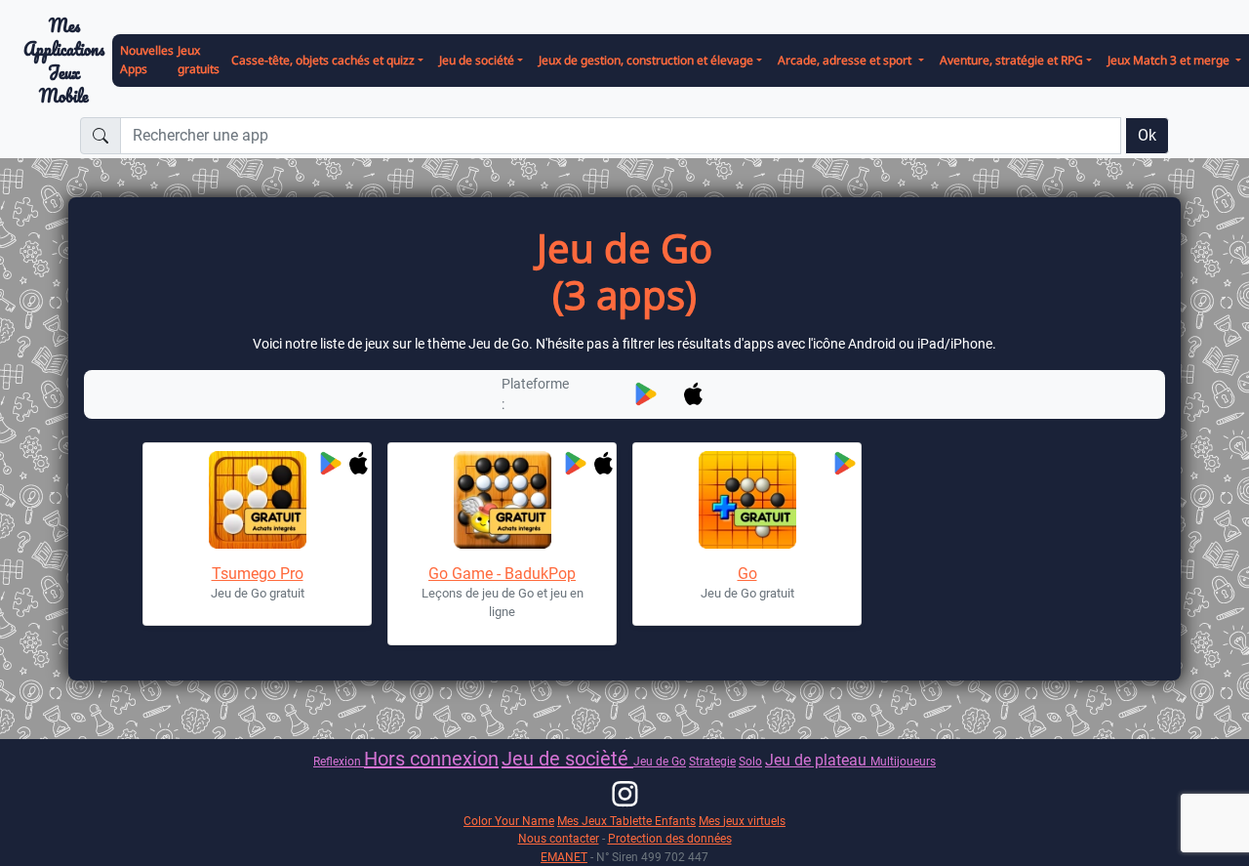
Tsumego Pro (257, 573)
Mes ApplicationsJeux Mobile (63, 61)
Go (747, 573)
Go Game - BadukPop (502, 573)
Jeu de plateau (817, 760)
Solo (750, 761)
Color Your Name (508, 820)
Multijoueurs (903, 761)
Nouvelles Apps (147, 59)
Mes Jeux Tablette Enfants (626, 820)
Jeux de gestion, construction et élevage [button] (646, 60)
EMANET (564, 856)
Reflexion (338, 761)
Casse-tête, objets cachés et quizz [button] (323, 60)
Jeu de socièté (567, 758)
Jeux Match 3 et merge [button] (1170, 60)
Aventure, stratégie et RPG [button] (1011, 60)
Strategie (712, 761)
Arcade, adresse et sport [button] (846, 60)
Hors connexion (431, 758)
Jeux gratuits (199, 59)
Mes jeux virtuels (742, 820)
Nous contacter (558, 838)
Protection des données (670, 838)
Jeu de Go (659, 761)
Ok (1147, 135)
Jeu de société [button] (476, 60)
